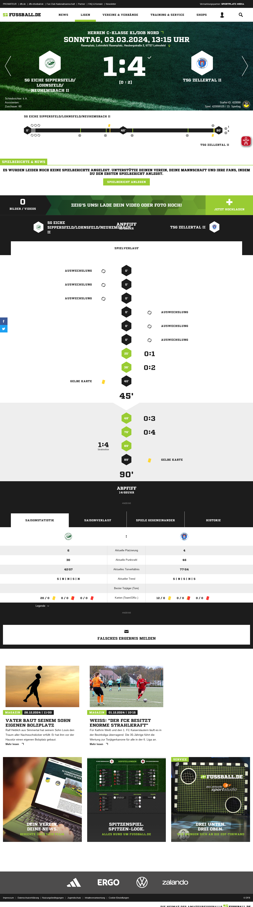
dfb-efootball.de (36, 4)
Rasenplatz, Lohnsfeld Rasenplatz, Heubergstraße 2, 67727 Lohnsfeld (123, 45)
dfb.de (23, 4)
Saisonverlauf (97, 520)
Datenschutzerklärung (28, 898)
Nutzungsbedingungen (53, 898)
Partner (81, 4)
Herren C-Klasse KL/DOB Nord (123, 33)
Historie (213, 520)
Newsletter (111, 4)
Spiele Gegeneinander (155, 520)
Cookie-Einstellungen (119, 898)
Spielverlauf (126, 248)
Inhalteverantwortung (95, 898)
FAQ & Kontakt (95, 4)
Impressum (8, 898)
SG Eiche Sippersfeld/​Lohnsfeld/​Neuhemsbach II (50, 85)
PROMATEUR (10, 4)
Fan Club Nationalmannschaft (61, 4)
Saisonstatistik (39, 520)
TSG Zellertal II (202, 80)
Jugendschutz (74, 898)
